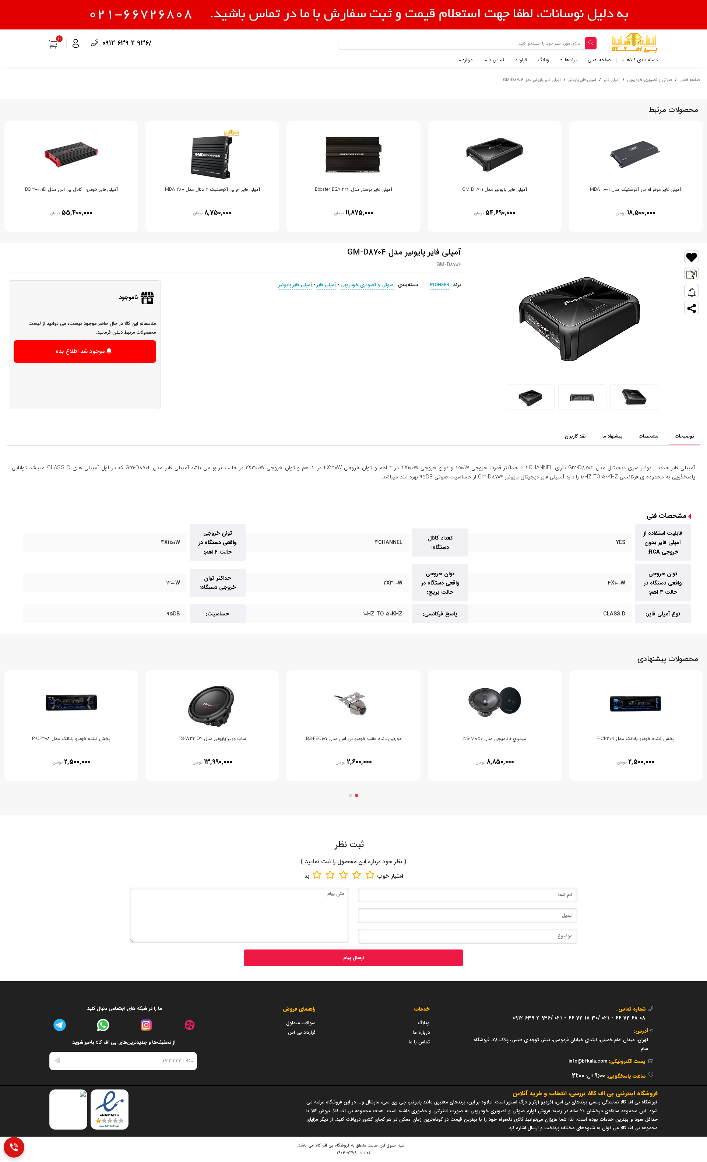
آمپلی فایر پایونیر (582, 80)
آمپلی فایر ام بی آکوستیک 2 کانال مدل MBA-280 (212, 189)
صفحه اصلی (599, 60)
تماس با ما (493, 60)
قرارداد (521, 60)
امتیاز (397, 876)
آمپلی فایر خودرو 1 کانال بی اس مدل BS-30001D (71, 189)
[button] (357, 795)
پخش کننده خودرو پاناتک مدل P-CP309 (636, 739)
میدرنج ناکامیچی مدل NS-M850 (494, 739)
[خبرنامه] (57, 1061)
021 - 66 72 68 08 (624, 1018)
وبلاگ (543, 60)
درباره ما (464, 60)
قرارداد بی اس (302, 1032)
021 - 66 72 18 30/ (577, 1018)
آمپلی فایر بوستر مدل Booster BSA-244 (353, 189)
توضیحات (684, 436)
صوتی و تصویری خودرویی (649, 80)
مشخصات (648, 436)
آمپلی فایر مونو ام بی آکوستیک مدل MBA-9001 (635, 189)
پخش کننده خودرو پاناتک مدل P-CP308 (71, 739)
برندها (570, 60)
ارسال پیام (353, 958)
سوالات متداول (301, 1023)
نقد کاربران (575, 436)
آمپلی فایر (612, 80)
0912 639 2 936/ (126, 43)
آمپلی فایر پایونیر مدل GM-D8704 (532, 80)
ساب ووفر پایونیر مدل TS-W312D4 (212, 739)
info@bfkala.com (588, 1061)
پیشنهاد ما (612, 436)
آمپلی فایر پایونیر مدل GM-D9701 (494, 189)
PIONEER (439, 285)
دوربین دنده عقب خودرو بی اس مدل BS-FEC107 (353, 739)
